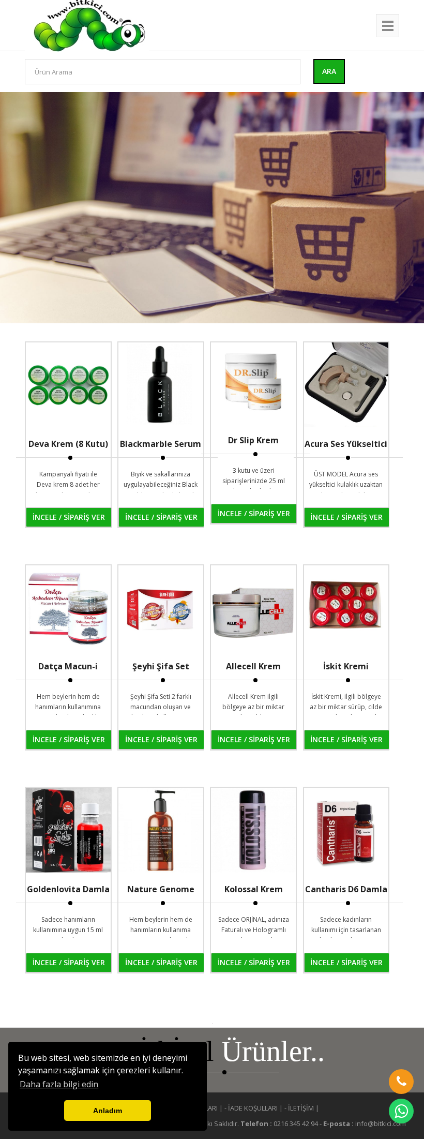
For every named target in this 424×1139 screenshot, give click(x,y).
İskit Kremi (346, 666)
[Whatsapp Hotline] (401, 1111)
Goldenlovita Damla (68, 889)
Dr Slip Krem (253, 440)
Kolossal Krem (253, 889)
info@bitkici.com (380, 1123)
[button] (401, 1081)
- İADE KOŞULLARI (251, 1108)
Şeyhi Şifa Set (160, 666)
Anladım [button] (107, 1110)
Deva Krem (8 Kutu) (68, 443)
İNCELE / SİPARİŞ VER (69, 517)
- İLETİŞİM (299, 1108)
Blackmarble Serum (160, 443)
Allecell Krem (253, 666)
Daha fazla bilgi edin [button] (59, 1084)
